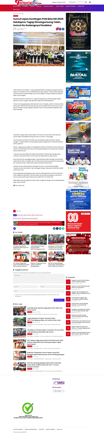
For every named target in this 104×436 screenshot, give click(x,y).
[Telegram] (60, 228)
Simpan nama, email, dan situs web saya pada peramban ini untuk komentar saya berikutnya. (37, 295)
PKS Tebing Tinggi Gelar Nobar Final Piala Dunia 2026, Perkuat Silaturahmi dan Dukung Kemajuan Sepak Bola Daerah (21, 265)
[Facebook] (54, 228)
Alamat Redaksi (50, 429)
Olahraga (16, 15)
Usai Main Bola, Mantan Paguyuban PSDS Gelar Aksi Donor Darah (20, 247)
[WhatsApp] (63, 228)
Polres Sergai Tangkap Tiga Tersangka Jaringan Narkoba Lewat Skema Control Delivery (80, 298)
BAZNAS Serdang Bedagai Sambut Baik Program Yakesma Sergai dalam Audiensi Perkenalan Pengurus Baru (81, 333)
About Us (59, 429)
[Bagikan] (63, 29)
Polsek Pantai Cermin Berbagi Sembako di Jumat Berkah (80, 304)
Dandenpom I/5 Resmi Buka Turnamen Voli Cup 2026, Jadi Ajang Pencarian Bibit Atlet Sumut (56, 247)
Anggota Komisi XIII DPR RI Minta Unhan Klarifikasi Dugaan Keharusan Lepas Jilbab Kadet (80, 281)
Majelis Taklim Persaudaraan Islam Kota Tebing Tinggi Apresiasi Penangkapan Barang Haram (81, 327)
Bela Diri (21, 215)
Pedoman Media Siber (31, 429)
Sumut (40, 215)
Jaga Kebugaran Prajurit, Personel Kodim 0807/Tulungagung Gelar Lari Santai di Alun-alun (38, 247)
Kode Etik (41, 429)
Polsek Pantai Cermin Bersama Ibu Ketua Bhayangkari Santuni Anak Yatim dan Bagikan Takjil (81, 321)
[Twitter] (57, 228)
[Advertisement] (38, 78)
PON (35, 215)
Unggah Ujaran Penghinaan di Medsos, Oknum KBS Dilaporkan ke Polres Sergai (81, 292)
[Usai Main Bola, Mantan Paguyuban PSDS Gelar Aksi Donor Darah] (21, 239)
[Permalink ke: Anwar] (15, 29)
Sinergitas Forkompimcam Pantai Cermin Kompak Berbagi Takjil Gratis (81, 310)
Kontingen (28, 215)
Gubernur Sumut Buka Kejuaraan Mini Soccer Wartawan (81, 286)
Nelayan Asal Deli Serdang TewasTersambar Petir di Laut (80, 315)
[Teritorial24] (28, 2)
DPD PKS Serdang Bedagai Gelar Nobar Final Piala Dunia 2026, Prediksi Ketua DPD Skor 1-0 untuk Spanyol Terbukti (56, 265)
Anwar (18, 28)
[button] (85, 2)
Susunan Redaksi (18, 429)
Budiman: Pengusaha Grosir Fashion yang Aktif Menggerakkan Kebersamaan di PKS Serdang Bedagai (38, 265)
